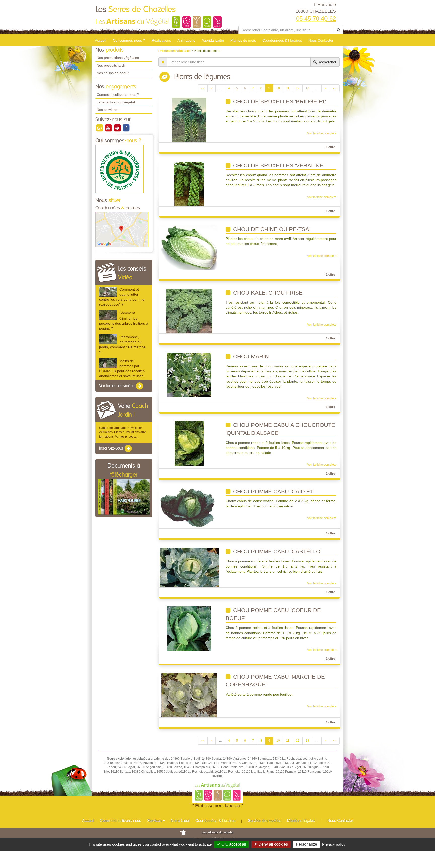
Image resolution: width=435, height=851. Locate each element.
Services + (156, 820)
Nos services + (108, 110)
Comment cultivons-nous (120, 820)
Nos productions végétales (118, 58)
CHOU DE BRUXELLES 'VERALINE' (278, 165)
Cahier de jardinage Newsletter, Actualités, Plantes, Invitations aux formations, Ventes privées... (122, 432)
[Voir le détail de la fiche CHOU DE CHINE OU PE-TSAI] (189, 247)
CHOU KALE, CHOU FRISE (267, 293)
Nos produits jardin (112, 65)
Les (135, 9)
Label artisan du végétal (116, 102)
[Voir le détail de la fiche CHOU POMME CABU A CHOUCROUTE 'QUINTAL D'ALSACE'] (189, 443)
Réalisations (161, 40)
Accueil (100, 40)
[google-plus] (99, 128)
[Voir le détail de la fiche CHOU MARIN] (189, 374)
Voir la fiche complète (321, 133)
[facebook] (126, 128)
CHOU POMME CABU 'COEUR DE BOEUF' (273, 614)
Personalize (306, 844)
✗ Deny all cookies (271, 844)
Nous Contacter (320, 40)
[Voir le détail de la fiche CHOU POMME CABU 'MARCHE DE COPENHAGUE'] (189, 695)
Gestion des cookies (264, 820)
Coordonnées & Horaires (282, 40)
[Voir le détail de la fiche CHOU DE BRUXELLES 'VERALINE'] (189, 183)
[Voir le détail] (108, 292)
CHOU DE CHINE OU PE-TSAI (271, 229)
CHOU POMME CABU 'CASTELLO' (276, 551)
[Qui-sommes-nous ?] (119, 169)
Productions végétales (174, 51)
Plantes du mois (243, 40)
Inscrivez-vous (111, 448)
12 (297, 88)
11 (287, 88)
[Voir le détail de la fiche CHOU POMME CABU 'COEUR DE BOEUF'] (189, 628)
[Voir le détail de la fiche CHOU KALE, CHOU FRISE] (189, 311)
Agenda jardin (213, 40)
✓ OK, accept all (231, 844)
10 (278, 88)
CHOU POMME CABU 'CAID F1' (273, 491)
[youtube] (108, 128)
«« (202, 88)
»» (334, 88)
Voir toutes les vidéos (117, 386)
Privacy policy (333, 844)
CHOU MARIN (250, 356)
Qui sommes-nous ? (129, 40)
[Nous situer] (121, 229)
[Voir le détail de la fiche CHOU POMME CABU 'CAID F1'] (189, 508)
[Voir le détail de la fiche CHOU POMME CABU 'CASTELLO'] (189, 567)
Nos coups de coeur (113, 73)
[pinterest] (117, 128)
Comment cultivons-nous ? (118, 94)
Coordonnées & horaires (215, 820)
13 (307, 88)
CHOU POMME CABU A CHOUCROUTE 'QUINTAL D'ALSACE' (280, 429)
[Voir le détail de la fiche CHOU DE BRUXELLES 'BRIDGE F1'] (189, 119)
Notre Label (180, 820)
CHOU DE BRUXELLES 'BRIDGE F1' (279, 101)
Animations (186, 40)
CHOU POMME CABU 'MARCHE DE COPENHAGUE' (275, 681)
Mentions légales (301, 820)
